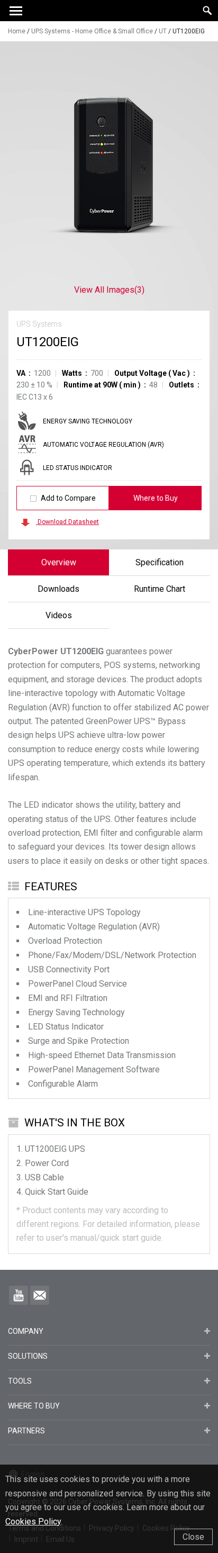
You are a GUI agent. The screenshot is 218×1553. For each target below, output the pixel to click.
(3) (109, 290)
